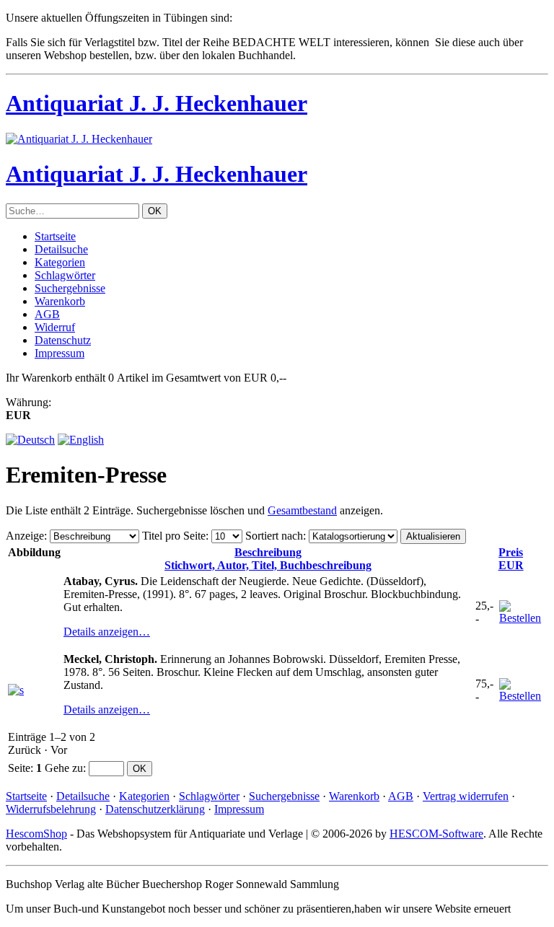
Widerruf (55, 327)
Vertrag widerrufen (466, 796)
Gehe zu (64, 768)
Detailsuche (61, 249)
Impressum (59, 353)
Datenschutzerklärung (155, 809)
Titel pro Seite (174, 536)
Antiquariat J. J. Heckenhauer (156, 103)
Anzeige (25, 536)
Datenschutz (63, 340)
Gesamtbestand (302, 510)
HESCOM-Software (436, 833)
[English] (81, 440)
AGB (47, 314)
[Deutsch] (30, 440)
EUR (511, 558)
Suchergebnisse (70, 288)
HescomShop (36, 833)
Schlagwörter (65, 275)
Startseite (55, 236)
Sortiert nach (274, 536)
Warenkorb (60, 301)
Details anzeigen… (106, 631)
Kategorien (60, 262)
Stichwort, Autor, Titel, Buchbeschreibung (267, 558)
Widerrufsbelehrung (51, 809)
